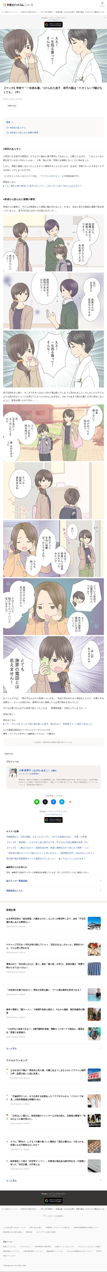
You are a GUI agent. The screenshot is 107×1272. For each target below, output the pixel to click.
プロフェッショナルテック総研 (89, 1246)
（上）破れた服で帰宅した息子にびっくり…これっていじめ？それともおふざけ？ (43, 185)
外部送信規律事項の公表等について (86, 1227)
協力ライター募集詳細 (16, 880)
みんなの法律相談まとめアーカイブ (79, 1251)
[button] (70, 801)
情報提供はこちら (14, 890)
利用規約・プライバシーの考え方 (57, 1227)
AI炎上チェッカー (9, 1255)
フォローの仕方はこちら (53, 20)
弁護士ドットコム (11, 12)
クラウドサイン (25, 1246)
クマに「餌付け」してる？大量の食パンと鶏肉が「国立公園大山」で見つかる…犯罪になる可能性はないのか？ (48, 1143)
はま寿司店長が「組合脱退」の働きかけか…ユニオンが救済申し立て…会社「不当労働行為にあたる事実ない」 (46, 920)
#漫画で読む (12, 105)
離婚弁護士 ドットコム (55, 1251)
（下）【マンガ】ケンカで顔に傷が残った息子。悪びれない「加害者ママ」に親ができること (48, 723)
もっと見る (11, 1048)
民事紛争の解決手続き (29, 12)
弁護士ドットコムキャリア (64, 1246)
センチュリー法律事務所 (29, 773)
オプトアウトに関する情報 (46, 1232)
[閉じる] (104, 17)
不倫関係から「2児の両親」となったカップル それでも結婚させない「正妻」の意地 (46, 836)
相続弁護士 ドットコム (11, 1251)
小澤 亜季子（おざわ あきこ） (38, 770)
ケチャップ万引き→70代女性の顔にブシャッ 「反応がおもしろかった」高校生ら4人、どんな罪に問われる (44, 946)
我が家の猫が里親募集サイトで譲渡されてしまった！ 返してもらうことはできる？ (46, 858)
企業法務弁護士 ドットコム (33, 1251)
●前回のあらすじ (18, 127)
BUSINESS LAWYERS (43, 1246)
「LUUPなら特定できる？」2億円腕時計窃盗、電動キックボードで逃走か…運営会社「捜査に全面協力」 (45, 1030)
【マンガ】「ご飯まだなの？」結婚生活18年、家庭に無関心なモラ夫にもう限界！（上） (48, 847)
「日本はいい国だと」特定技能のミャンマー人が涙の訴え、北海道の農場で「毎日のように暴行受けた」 (48, 1117)
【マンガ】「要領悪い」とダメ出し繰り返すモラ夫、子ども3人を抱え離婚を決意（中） (47, 842)
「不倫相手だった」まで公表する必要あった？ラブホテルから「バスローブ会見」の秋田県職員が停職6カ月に (47, 1098)
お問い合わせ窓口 (35, 1227)
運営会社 (29, 1232)
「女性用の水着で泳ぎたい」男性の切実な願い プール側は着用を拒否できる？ (43, 989)
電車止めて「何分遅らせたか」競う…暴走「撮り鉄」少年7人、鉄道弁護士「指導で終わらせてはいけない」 (45, 965)
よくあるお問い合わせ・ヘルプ (14, 1227)
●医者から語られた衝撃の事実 (24, 132)
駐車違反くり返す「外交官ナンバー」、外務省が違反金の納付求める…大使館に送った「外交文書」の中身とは (48, 1162)
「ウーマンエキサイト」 (50, 175)
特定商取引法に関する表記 (12, 1232)
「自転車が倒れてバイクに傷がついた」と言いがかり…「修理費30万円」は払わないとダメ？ (50, 852)
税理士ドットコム (9, 1246)
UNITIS (98, 1251)
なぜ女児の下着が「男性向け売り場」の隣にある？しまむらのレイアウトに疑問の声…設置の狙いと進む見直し (48, 1072)
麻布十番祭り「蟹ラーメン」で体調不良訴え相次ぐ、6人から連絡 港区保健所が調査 (45, 1011)
